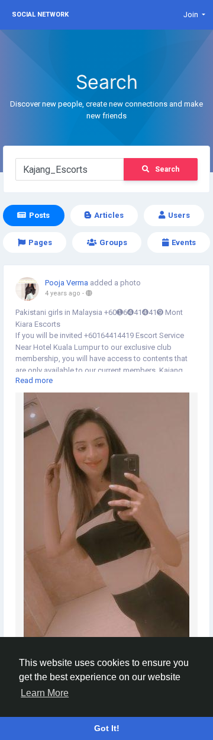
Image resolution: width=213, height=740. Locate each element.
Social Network (40, 14)
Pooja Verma (66, 282)
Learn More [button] (45, 693)
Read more (34, 380)
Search (167, 169)
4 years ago (62, 293)
